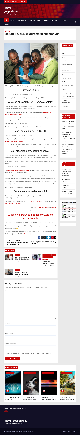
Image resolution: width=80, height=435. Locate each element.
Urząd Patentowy (66, 106)
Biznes (12, 20)
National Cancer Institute (42, 207)
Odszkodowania (46, 254)
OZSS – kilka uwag (36, 201)
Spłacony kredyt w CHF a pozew (14, 141)
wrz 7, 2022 (18, 276)
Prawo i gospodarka (15, 420)
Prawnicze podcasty (34, 20)
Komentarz (8, 291)
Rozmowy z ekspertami (50, 20)
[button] (75, 22)
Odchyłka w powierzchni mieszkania (18, 170)
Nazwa (7, 323)
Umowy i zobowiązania (68, 96)
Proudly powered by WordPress (11, 431)
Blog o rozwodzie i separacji (13, 203)
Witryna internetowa (10, 343)
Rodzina (7, 31)
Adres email (9, 333)
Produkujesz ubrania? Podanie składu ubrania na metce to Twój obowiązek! (68, 149)
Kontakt (7, 24)
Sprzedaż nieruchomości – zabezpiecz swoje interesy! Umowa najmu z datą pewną (68, 136)
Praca (53, 254)
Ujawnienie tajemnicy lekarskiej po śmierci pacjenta (22, 259)
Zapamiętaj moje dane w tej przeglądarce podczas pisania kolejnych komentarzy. (29, 353)
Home (64, 431)
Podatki (64, 74)
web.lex (6, 411)
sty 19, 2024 (45, 265)
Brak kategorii (65, 57)
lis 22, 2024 (18, 261)
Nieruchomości (66, 61)
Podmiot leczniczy (67, 78)
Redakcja (25, 261)
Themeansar (30, 431)
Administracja (22, 20)
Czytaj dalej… (28, 234)
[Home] (6, 20)
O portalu (63, 20)
